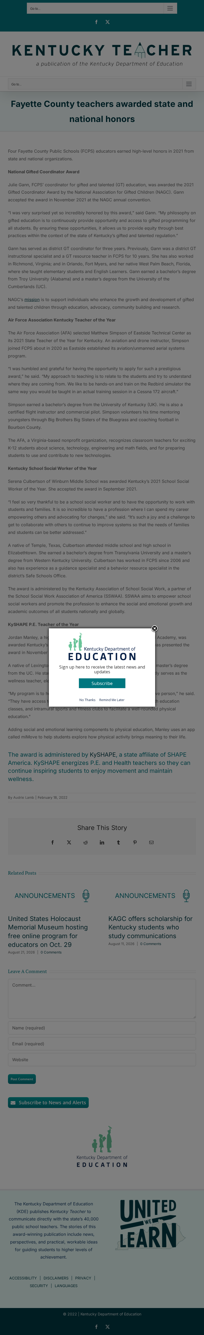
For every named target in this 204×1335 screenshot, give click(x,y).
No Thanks (87, 700)
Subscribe (102, 683)
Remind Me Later (112, 700)
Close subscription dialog (155, 629)
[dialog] (102, 667)
